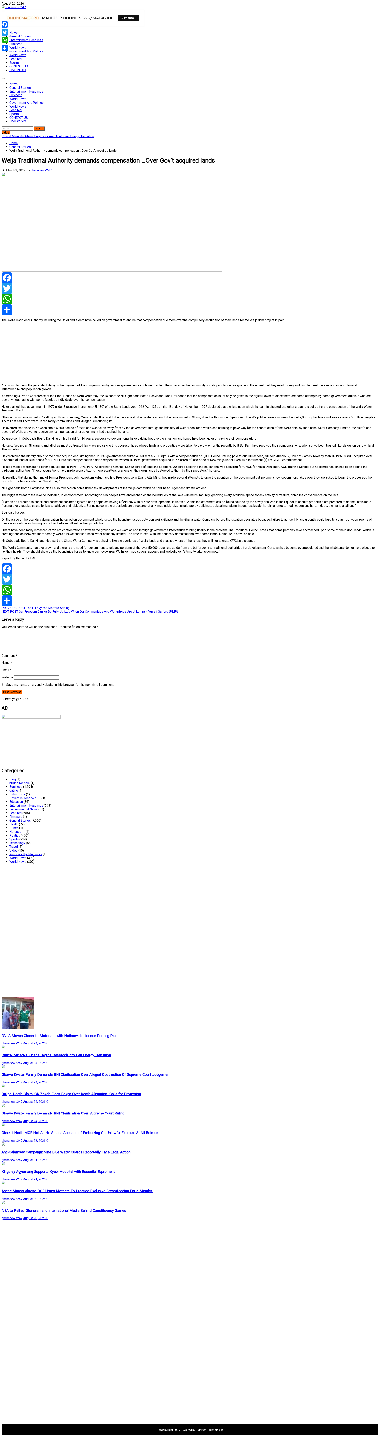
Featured (15, 59)
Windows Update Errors (25, 854)
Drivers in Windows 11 (25, 798)
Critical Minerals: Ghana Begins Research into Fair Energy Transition (56, 1055)
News (13, 33)
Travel (13, 847)
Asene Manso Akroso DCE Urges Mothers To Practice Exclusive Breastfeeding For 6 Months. (77, 1191)
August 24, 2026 (34, 1043)
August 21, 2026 (34, 1160)
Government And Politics (26, 51)
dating (13, 790)
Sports (14, 63)
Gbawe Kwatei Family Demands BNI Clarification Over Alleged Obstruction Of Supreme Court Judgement (86, 1074)
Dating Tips (17, 794)
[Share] (189, 309)
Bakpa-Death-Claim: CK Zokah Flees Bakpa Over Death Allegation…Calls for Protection (71, 1094)
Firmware (15, 817)
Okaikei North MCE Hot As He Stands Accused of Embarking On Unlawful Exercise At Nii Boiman (80, 1133)
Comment (9, 656)
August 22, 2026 (34, 1140)
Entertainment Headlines (26, 40)
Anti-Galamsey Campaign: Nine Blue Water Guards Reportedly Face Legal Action (66, 1152)
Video (13, 850)
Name (7, 663)
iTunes (14, 828)
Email (6, 670)
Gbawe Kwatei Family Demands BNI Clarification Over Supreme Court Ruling (63, 1113)
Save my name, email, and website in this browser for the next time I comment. (60, 685)
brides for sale (19, 783)
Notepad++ (17, 832)
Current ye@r (11, 699)
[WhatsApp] (189, 299)
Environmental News (23, 809)
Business (15, 44)
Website (7, 677)
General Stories (20, 36)
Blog (12, 779)
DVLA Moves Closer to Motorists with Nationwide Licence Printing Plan (59, 1036)
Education (16, 802)
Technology (17, 843)
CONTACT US (18, 66)
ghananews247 (41, 170)
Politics (14, 835)
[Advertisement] (120, 352)
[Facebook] (189, 277)
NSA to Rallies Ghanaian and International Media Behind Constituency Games (64, 1210)
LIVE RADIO (17, 70)
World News (17, 48)
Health (13, 824)
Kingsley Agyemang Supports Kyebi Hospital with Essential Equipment (58, 1172)
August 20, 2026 (34, 1199)
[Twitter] (189, 288)
